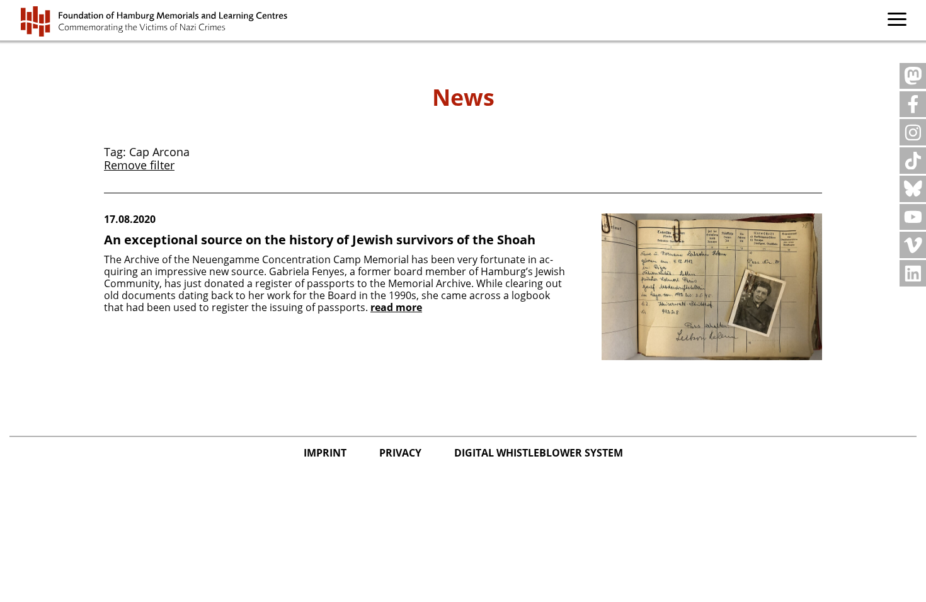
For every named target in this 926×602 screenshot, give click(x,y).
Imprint (326, 453)
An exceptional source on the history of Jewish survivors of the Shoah (319, 239)
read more (396, 308)
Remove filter (139, 165)
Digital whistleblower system (538, 453)
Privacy (401, 453)
